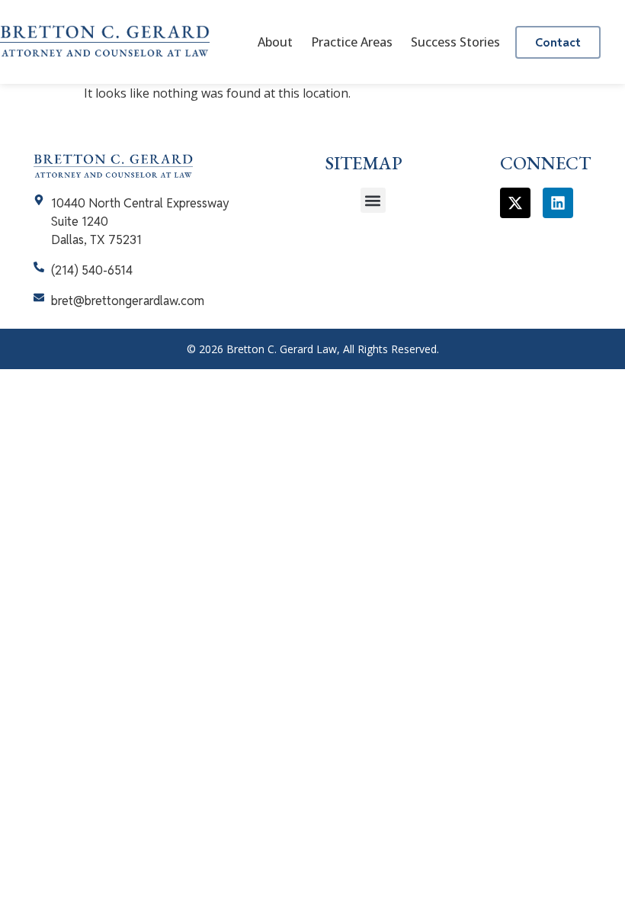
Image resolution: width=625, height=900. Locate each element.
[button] (373, 200)
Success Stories (455, 42)
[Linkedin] (558, 203)
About (275, 42)
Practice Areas (352, 42)
